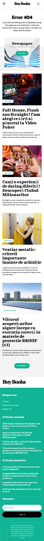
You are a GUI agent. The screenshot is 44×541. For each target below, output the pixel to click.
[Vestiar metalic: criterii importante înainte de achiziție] (22, 229)
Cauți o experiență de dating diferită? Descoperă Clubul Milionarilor (21, 188)
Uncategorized (10, 310)
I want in (22, 515)
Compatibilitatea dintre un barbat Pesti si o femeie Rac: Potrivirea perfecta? (20, 475)
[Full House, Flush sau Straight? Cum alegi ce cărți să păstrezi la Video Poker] (22, 89)
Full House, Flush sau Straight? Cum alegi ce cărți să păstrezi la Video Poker (21, 118)
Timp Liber (8, 101)
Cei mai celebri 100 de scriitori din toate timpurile (20, 468)
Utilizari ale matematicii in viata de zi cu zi (21, 490)
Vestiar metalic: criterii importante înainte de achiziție (21, 256)
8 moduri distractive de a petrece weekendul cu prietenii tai (19, 483)
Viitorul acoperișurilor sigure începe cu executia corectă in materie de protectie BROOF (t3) (21, 332)
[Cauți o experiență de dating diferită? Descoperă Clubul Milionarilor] (22, 161)
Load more (21, 365)
